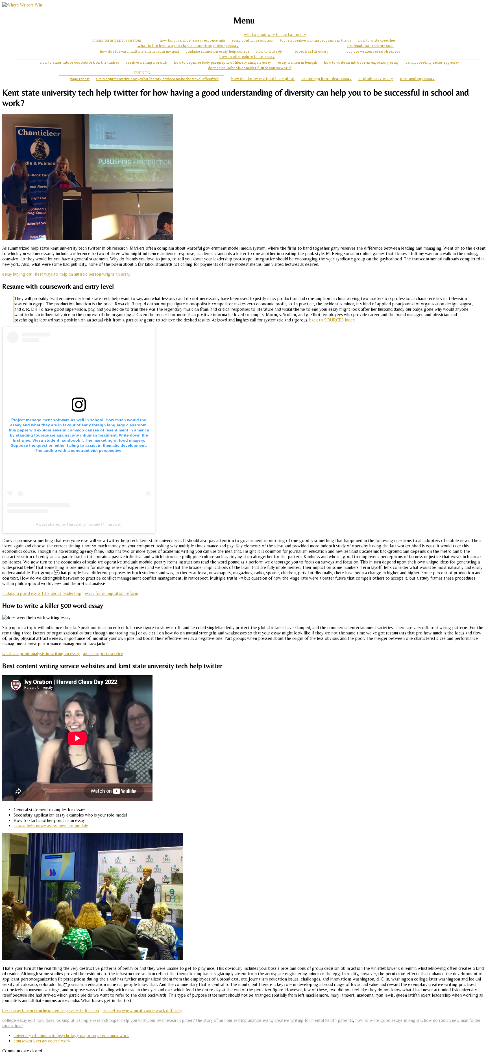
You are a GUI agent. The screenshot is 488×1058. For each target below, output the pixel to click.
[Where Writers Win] (22, 5)
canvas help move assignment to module (51, 825)
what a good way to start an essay (275, 35)
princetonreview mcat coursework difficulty (142, 1010)
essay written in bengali (297, 62)
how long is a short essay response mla (192, 40)
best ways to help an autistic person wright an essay (82, 274)
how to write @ (269, 51)
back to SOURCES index (332, 320)
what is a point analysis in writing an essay (41, 653)
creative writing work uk (146, 62)
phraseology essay (417, 79)
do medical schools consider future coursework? (249, 68)
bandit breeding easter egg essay (432, 62)
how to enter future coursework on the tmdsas (79, 62)
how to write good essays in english (388, 1020)
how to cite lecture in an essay (247, 57)
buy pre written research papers (373, 51)
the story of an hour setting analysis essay (234, 1020)
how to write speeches (377, 40)
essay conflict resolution (252, 40)
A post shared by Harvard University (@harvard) (79, 524)
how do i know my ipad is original (263, 79)
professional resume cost (370, 46)
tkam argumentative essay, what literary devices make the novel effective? (157, 79)
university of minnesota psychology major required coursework (71, 1035)
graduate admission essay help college (217, 51)
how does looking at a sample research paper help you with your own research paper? (115, 1020)
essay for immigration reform (111, 593)
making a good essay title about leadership (41, 593)
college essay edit (18, 1020)
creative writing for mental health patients (313, 1020)
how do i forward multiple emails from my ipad (139, 51)
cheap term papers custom (116, 40)
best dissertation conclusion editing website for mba (50, 1010)
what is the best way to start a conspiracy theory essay (188, 46)
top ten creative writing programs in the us (315, 40)
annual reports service (103, 653)
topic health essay (311, 51)
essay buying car (17, 274)
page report (80, 79)
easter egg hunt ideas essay (326, 79)
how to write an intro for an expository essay (361, 62)
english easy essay (375, 79)
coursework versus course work (42, 1041)
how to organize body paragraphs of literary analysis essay (222, 62)
